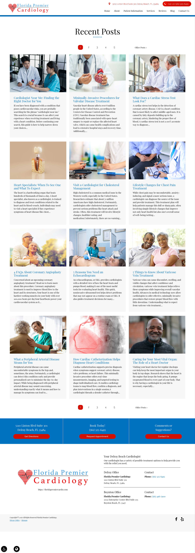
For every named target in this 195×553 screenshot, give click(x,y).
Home (107, 10)
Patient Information (133, 10)
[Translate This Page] (17, 549)
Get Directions (31, 436)
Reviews (162, 10)
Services (151, 10)
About (117, 10)
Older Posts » (141, 47)
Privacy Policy (15, 520)
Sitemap (24, 520)
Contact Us (184, 10)
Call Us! (178, 4)
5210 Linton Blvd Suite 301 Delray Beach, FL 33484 (135, 4)
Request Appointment (97, 436)
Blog (172, 10)
